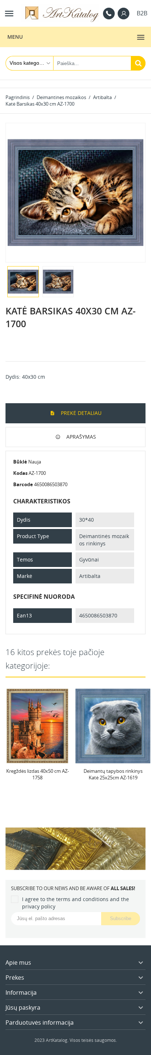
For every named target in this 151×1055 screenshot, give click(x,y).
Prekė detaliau (80, 412)
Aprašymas (80, 436)
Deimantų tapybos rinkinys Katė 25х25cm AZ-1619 (113, 774)
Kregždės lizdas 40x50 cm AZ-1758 (37, 774)
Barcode (23, 484)
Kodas (20, 473)
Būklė (20, 461)
